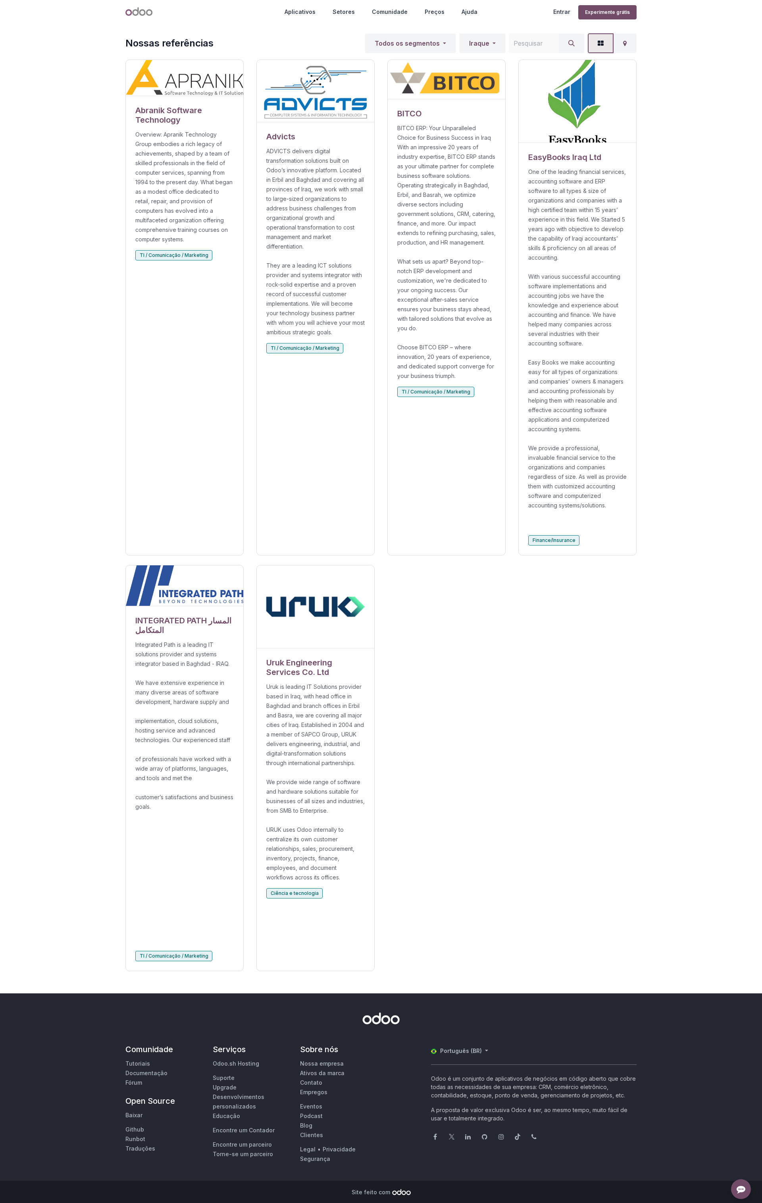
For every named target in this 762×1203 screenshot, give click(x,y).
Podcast (311, 1115)
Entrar (561, 11)
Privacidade (339, 1149)
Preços (434, 11)
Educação (226, 1115)
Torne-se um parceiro (243, 1154)
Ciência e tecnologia (295, 893)
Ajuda (469, 11)
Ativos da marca (322, 1073)
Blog (306, 1125)
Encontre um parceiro (242, 1144)
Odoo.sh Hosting (236, 1063)
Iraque (479, 43)
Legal (308, 1149)
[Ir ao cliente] (184, 78)
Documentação (146, 1073)
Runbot (135, 1139)
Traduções (140, 1148)
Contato (311, 1082)
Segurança (315, 1158)
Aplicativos (300, 11)
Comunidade (390, 11)
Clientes (311, 1135)
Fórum (133, 1082)
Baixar (133, 1115)
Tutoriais (137, 1063)
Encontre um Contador (244, 1130)
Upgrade (225, 1087)
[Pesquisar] (571, 43)
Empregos (313, 1092)
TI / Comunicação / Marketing (174, 255)
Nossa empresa (322, 1063)
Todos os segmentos (407, 43)
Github (134, 1129)
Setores (344, 11)
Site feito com (371, 1192)
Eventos (311, 1106)
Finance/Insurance (554, 540)
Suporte (224, 1077)
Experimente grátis (607, 12)
